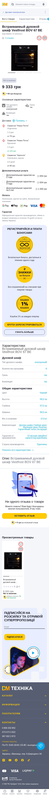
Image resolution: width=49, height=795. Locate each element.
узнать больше (24, 332)
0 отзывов (9, 38)
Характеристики (27, 19)
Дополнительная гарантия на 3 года (20, 182)
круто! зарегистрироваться (24, 325)
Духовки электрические (15, 12)
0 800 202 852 (8, 728)
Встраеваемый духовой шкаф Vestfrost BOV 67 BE (11, 581)
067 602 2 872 (8, 736)
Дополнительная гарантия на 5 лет (19, 189)
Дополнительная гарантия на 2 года (20, 176)
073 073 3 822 (8, 732)
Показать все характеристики (16, 450)
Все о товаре (8, 19)
